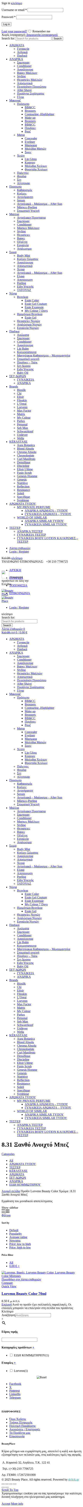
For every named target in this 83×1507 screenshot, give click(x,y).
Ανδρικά (22, 52)
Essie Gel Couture (36, 303)
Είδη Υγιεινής (25, 286)
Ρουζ (28, 131)
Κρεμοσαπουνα (26, 352)
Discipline (23, 465)
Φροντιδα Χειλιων (36, 169)
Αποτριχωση (25, 279)
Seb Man (22, 428)
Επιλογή (7, 1304)
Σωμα (12, 252)
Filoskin (22, 400)
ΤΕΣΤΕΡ (14, 527)
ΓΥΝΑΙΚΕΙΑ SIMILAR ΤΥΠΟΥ (46, 524)
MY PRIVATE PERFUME (33, 507)
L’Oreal (21, 403)
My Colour (23, 417)
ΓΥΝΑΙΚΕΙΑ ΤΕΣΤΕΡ (31, 534)
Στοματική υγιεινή (28, 359)
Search (58, 38)
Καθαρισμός (24, 190)
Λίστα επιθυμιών (19, 548)
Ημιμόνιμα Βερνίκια (29, 314)
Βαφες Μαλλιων (27, 72)
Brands (13, 386)
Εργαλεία (23, 245)
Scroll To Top (10, 1489)
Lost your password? (14, 31)
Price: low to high (20, 1244)
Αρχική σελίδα (11, 1191)
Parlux (21, 421)
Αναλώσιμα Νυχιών (29, 324)
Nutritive (22, 483)
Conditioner (24, 66)
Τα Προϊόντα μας (19, 1432)
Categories (8, 1154)
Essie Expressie (34, 307)
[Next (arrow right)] (6, 1487)
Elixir (20, 396)
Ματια (21, 135)
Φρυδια (21, 176)
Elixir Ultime (25, 469)
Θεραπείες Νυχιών (28, 321)
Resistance (23, 490)
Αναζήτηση (8, 1315)
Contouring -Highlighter (39, 114)
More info (17, 1503)
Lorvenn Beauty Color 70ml (24, 1294)
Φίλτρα (6, 1215)
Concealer (31, 138)
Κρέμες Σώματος (27, 259)
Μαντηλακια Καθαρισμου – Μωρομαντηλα (43, 355)
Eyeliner (30, 141)
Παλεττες (23, 172)
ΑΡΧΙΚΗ (15, 570)
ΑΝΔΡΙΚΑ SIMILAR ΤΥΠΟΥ (44, 521)
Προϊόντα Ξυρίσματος (30, 93)
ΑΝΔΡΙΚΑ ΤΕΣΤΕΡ (30, 531)
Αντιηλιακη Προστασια (31, 217)
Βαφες (21, 238)
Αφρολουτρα (25, 262)
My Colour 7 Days (36, 310)
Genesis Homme (27, 476)
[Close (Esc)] (3, 1484)
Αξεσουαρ (23, 183)
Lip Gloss (31, 159)
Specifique (23, 496)
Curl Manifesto (26, 459)
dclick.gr (73, 1479)
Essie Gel (30, 317)
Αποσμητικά (24, 83)
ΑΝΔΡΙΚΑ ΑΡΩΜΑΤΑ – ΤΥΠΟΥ (46, 510)
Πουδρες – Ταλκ (27, 362)
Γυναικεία (23, 48)
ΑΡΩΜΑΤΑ (16, 45)
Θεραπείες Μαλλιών (29, 79)
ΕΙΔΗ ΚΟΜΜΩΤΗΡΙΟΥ (25, 1184)
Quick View (9, 1286)
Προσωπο (15, 186)
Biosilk (21, 390)
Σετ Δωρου (23, 365)
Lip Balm (23, 348)
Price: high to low (20, 1247)
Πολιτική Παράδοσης (22, 1426)
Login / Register (19, 551)
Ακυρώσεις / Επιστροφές (24, 1429)
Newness (14, 1240)
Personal (22, 424)
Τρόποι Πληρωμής (20, 1422)
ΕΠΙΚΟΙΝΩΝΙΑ (19, 593)
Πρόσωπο (23, 104)
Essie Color (32, 300)
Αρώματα (23, 334)
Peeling (21, 283)
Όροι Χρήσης (17, 1419)
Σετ (19, 179)
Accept (6, 1503)
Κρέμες (21, 193)
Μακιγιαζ (15, 100)
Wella (20, 438)
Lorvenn (22, 407)
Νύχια (13, 293)
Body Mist (23, 255)
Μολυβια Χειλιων (36, 166)
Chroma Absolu (26, 452)
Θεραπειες (23, 234)
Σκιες (28, 152)
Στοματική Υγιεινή (28, 210)
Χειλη (21, 155)
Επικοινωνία (17, 1436)
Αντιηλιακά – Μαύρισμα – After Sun (39, 203)
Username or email (14, 9)
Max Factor (24, 410)
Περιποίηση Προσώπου (31, 86)
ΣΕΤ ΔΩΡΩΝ (17, 376)
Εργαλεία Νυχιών (28, 328)
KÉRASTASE (18, 441)
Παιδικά (22, 55)
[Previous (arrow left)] (3, 1487)
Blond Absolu (25, 448)
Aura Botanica (26, 445)
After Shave (24, 90)
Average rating (18, 1237)
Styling (21, 76)
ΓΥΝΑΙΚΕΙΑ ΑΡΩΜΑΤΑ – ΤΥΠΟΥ (48, 514)
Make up (30, 117)
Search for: (8, 38)
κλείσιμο (16, 3)
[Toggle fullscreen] (10, 1484)
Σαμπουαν (23, 62)
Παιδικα (14, 331)
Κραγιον (30, 162)
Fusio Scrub (24, 472)
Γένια (20, 97)
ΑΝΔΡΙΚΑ (16, 59)
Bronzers (30, 110)
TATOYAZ (24, 290)
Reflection (23, 486)
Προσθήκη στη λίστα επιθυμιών (21, 1279)
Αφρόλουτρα (25, 69)
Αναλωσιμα (24, 248)
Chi (19, 393)
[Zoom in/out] (14, 1484)
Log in (6, 24)
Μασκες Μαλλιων (28, 228)
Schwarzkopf (25, 431)
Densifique (23, 462)
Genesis (22, 479)
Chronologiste (25, 455)
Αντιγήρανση (25, 197)
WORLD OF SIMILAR (32, 517)
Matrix (21, 414)
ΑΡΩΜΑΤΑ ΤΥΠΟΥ (22, 503)
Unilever (22, 434)
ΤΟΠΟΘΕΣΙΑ (18, 585)
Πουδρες (30, 128)
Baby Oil (22, 372)
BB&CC (30, 107)
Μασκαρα (31, 145)
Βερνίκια (22, 297)
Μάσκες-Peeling (27, 207)
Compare (7, 1282)
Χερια (21, 269)
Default (13, 1230)
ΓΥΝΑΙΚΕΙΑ (25, 379)
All (11, 1160)
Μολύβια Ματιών (35, 148)
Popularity (15, 1233)
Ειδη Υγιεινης (25, 369)
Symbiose (23, 500)
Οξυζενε (22, 241)
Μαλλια (14, 214)
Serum (21, 200)
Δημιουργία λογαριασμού (42, 34)
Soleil (20, 493)
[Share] (6, 1484)
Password (9, 17)
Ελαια (20, 276)
